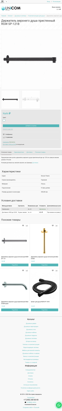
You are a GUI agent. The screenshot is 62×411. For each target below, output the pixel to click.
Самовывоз (6, 142)
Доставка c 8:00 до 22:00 (9, 144)
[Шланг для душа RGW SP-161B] (44, 286)
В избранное (9, 134)
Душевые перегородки (31, 326)
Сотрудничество (30, 370)
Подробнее (15, 265)
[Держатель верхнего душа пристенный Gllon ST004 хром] (14, 286)
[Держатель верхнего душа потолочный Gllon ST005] (44, 241)
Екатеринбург (31, 397)
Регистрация (56, 1)
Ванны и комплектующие (31, 356)
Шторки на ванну (31, 341)
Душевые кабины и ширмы (31, 353)
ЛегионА (36, 407)
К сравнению (9, 137)
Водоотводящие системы (31, 347)
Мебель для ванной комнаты (31, 350)
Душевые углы (31, 329)
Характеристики (19, 152)
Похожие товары (40, 152)
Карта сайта (30, 391)
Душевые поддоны (31, 335)
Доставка (29, 152)
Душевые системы (31, 338)
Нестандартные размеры (31, 359)
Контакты (30, 382)
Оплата (30, 376)
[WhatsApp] (59, 405)
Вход (48, 1)
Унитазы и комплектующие (31, 344)
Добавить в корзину (31, 125)
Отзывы (30, 379)
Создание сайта (27, 407)
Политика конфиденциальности (30, 388)
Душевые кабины (31, 332)
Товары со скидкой (31, 362)
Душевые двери (31, 323)
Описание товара (6, 152)
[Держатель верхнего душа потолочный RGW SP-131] (14, 241)
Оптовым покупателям (30, 385)
